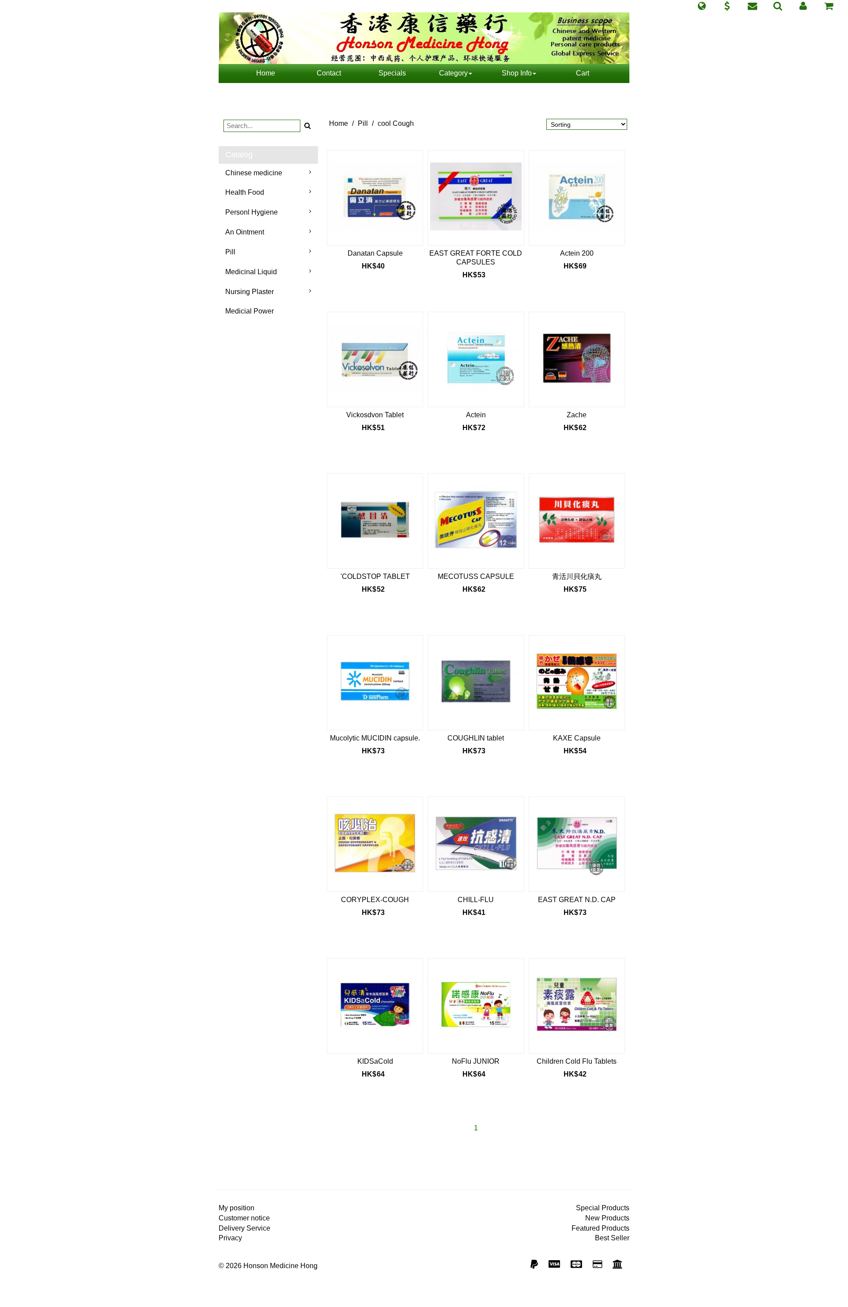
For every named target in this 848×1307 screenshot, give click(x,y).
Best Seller (612, 1238)
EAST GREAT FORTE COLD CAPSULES (475, 257)
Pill (230, 252)
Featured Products (600, 1228)
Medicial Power (249, 311)
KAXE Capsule (577, 738)
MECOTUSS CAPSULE (476, 576)
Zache (577, 415)
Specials (392, 73)
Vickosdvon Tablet (375, 415)
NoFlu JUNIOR (476, 1061)
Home (265, 73)
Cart (582, 73)
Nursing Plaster (249, 291)
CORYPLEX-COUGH (375, 899)
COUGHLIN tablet (475, 738)
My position (236, 1208)
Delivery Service (244, 1228)
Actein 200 (577, 253)
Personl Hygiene (251, 212)
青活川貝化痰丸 (577, 576)
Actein (476, 415)
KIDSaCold (375, 1061)
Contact (329, 73)
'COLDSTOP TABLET (375, 576)
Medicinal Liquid (251, 272)
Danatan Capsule (375, 253)
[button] (701, 6)
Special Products (602, 1208)
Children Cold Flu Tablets (577, 1061)
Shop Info (517, 73)
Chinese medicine (253, 173)
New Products (607, 1218)
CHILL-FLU (476, 899)
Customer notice (244, 1218)
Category (453, 73)
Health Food (244, 192)
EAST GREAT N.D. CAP (577, 899)
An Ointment (244, 232)
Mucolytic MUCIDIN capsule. (375, 738)
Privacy (230, 1238)
